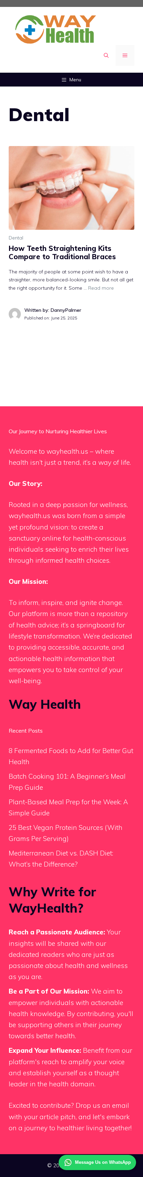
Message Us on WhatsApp (103, 1162)
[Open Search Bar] (106, 55)
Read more (101, 288)
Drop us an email (102, 1105)
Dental (16, 238)
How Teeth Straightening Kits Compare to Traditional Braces (62, 252)
